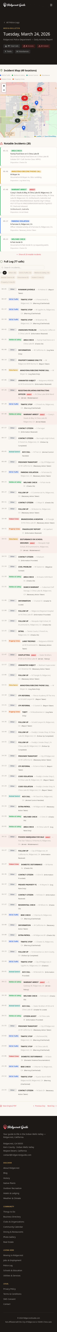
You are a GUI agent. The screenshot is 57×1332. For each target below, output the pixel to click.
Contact (6, 1304)
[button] (36, 103)
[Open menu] (51, 4)
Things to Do (9, 1211)
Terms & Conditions (12, 1294)
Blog (5, 1173)
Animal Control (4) (7, 277)
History (6, 1178)
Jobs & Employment (12, 1260)
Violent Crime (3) (38, 277)
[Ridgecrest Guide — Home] (14, 5)
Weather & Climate (12, 1198)
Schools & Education (12, 1270)
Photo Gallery (9, 1237)
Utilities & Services (11, 1275)
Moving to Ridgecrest (13, 1255)
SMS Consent (9, 1299)
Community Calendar (13, 1227)
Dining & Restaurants (13, 1231)
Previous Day (40, 1106)
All (5, 273)
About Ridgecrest (11, 1168)
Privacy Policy (9, 1289)
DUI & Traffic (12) (25, 273)
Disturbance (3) (23, 277)
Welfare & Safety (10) (41, 273)
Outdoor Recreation (12, 1188)
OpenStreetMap (50, 136)
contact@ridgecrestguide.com (17, 1155)
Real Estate (8, 1242)
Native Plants (9, 1183)
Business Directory (12, 1216)
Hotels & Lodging (11, 1193)
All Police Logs (13, 22)
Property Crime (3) (8, 282)
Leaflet (38, 136)
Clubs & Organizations (13, 1221)
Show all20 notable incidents (30, 254)
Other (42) (12, 273)
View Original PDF (9, 1106)
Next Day (51, 1106)
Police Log (8, 1265)
